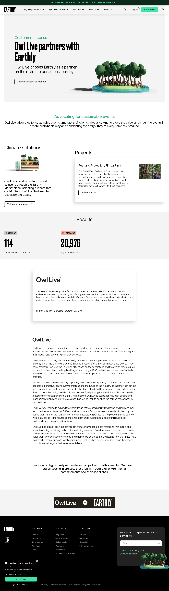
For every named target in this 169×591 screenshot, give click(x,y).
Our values (35, 546)
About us (34, 534)
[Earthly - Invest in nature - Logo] (10, 9)
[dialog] (21, 574)
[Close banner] (157, 2)
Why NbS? (59, 534)
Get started (83, 538)
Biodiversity (59, 549)
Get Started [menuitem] (149, 9)
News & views (37, 542)
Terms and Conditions (58, 585)
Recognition (36, 538)
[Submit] (159, 543)
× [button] (37, 561)
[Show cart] (162, 9)
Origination (59, 546)
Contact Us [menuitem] (107, 9)
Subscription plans (86, 546)
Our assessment (61, 538)
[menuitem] (125, 9)
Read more (22, 574)
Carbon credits (61, 542)
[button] (43, 9)
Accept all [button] (21, 579)
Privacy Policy (43, 585)
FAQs (33, 549)
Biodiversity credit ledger (65, 553)
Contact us (83, 542)
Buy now (82, 534)
